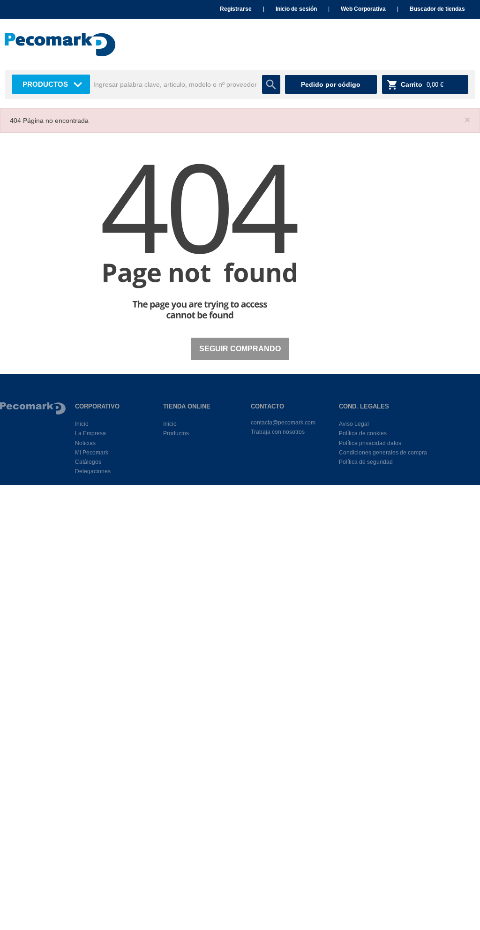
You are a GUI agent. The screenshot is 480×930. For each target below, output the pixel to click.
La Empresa (90, 433)
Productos (45, 84)
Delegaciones (93, 471)
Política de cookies (363, 433)
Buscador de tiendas (437, 9)
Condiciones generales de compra (383, 452)
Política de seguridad (366, 462)
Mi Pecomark (91, 452)
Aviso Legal (354, 424)
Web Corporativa (363, 9)
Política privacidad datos (370, 443)
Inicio (82, 424)
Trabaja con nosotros (278, 432)
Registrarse (236, 9)
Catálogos (88, 462)
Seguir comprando (240, 349)
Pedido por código (330, 84)
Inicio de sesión (296, 9)
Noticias (85, 443)
